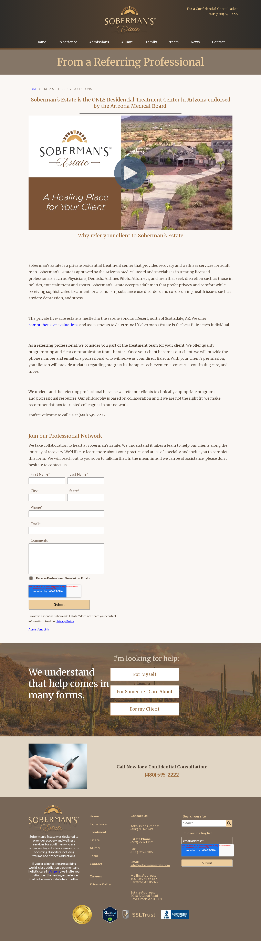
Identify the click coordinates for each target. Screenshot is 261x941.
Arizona (54, 871)
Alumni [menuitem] (127, 42)
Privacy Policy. (65, 621)
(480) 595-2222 (162, 775)
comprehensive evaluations (54, 325)
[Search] (229, 823)
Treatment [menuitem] (98, 832)
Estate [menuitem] (95, 840)
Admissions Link (39, 629)
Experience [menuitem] (67, 42)
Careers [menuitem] (96, 876)
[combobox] (206, 823)
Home (33, 89)
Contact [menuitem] (218, 42)
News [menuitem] (195, 42)
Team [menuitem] (174, 42)
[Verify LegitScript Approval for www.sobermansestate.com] (110, 921)
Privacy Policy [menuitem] (100, 884)
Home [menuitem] (41, 42)
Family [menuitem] (151, 42)
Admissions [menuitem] (99, 42)
